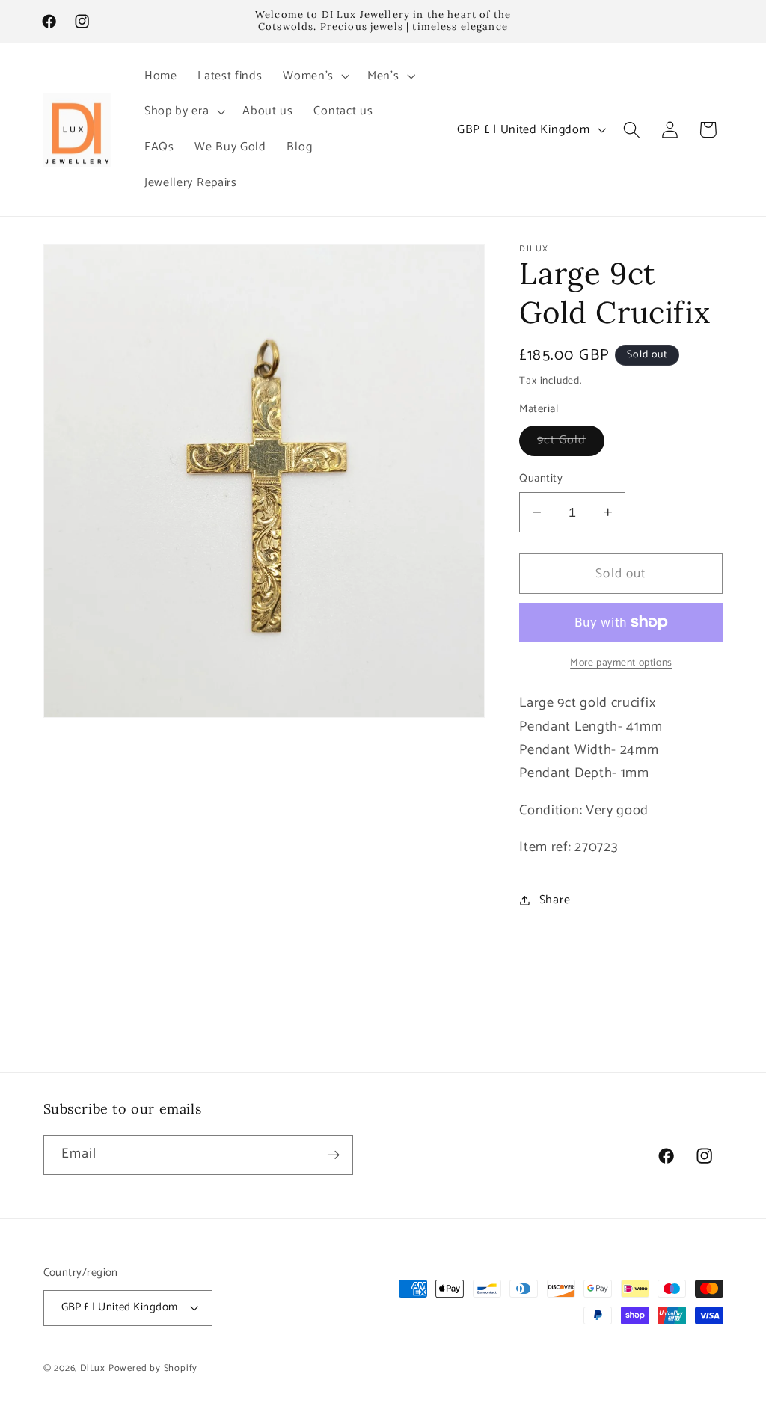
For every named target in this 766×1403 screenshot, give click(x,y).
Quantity (541, 479)
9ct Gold (570, 442)
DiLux (94, 1368)
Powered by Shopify (153, 1368)
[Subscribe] (333, 1155)
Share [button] (554, 900)
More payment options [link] (621, 663)
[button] (314, 76)
